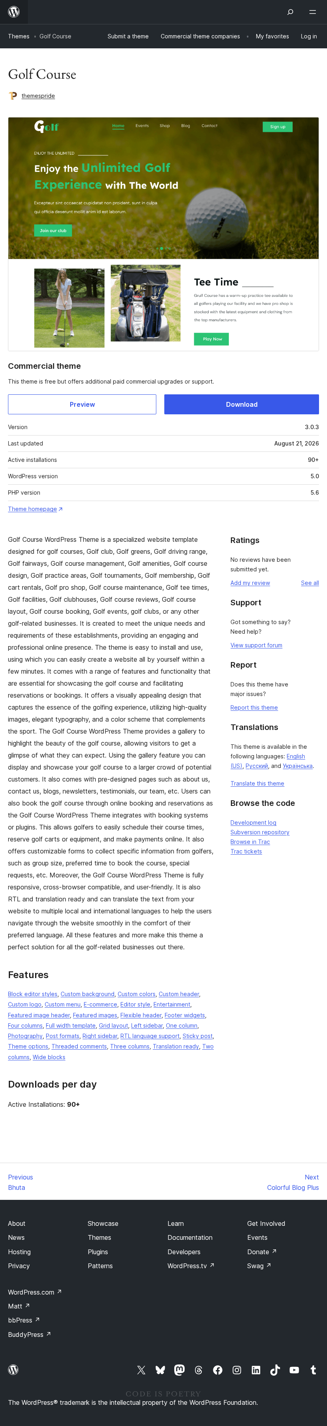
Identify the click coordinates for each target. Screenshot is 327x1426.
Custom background (87, 993)
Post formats (62, 1035)
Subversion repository (260, 832)
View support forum (256, 645)
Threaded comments (79, 1046)
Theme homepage (32, 508)
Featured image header (39, 1015)
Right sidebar (100, 1035)
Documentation (190, 1237)
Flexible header (141, 1015)
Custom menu (63, 1004)
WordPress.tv (191, 1266)
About (17, 1223)
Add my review (250, 582)
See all (310, 582)
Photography (25, 1035)
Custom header (179, 993)
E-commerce (100, 1004)
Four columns (25, 1025)
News (16, 1237)
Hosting (19, 1252)
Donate (262, 1252)
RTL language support (149, 1035)
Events (257, 1237)
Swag (259, 1266)
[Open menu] (314, 12)
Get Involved (266, 1223)
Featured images (95, 1015)
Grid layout (113, 1025)
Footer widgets (185, 1015)
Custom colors (137, 993)
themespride (38, 95)
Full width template (71, 1025)
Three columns (130, 1046)
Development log (253, 822)
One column (181, 1025)
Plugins (98, 1252)
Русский (257, 765)
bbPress (24, 1320)
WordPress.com (35, 1292)
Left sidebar (147, 1025)
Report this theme (254, 707)
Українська (298, 765)
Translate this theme (257, 783)
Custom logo (24, 1004)
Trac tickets (246, 851)
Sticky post (198, 1035)
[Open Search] (290, 12)
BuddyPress (29, 1334)
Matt (19, 1306)
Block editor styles (32, 993)
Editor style (135, 1004)
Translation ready (176, 1046)
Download (242, 404)
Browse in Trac (250, 841)
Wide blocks (49, 1057)
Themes (19, 36)
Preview (82, 404)
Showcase (103, 1223)
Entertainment (172, 1004)
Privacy (19, 1266)
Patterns (100, 1266)
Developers (184, 1252)
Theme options (28, 1046)
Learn (175, 1223)
